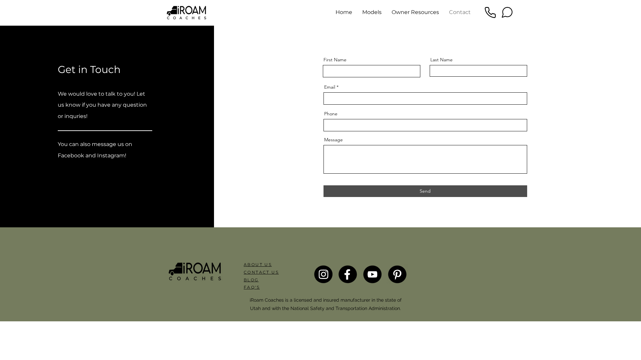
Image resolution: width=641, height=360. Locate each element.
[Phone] (490, 12)
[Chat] (507, 12)
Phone (331, 113)
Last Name (441, 59)
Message (333, 139)
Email (329, 87)
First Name (335, 59)
